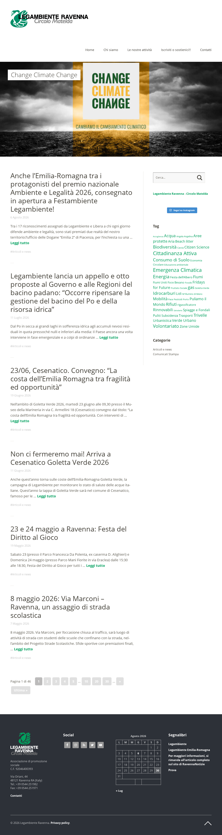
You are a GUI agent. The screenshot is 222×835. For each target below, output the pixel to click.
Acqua (170, 235)
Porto (186, 299)
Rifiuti (171, 304)
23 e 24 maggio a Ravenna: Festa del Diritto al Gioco (68, 533)
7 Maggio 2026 (19, 623)
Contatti (206, 50)
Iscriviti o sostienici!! (176, 50)
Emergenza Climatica (177, 269)
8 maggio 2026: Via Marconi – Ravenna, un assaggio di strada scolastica (60, 607)
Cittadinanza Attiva (175, 253)
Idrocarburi (164, 293)
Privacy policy (60, 823)
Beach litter (184, 241)
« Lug (119, 790)
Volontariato (166, 326)
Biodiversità (165, 247)
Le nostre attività (139, 50)
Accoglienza (158, 236)
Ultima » (21, 690)
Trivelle (200, 315)
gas (191, 287)
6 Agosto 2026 (19, 217)
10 (86, 681)
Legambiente (177, 744)
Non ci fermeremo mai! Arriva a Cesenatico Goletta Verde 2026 (60, 458)
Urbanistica (162, 320)
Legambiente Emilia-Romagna (189, 750)
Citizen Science (196, 247)
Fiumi (198, 276)
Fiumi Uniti (160, 282)
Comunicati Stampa (166, 354)
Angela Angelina (184, 236)
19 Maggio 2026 (20, 546)
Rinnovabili (163, 309)
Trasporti (186, 315)
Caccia (180, 247)
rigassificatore (186, 305)
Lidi (179, 293)
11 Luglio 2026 (19, 318)
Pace (170, 299)
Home (89, 50)
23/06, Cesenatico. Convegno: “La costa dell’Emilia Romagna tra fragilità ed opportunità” (70, 378)
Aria (171, 241)
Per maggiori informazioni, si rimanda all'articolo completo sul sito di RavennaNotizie (189, 760)
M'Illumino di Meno (192, 294)
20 (96, 681)
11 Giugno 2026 (20, 470)
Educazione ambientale (176, 264)
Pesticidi (178, 299)
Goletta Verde (202, 288)
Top (208, 823)
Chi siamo (111, 50)
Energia (161, 276)
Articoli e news (21, 252)
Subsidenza (169, 315)
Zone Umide (189, 326)
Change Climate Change (44, 74)
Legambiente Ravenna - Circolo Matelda (180, 194)
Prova (172, 770)
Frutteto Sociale (179, 288)
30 (107, 681)
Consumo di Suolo (171, 260)
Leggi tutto (19, 243)
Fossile (188, 282)
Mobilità (160, 298)
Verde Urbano (184, 320)
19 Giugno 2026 (20, 395)
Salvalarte (178, 310)
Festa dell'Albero (181, 277)
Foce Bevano (176, 282)
